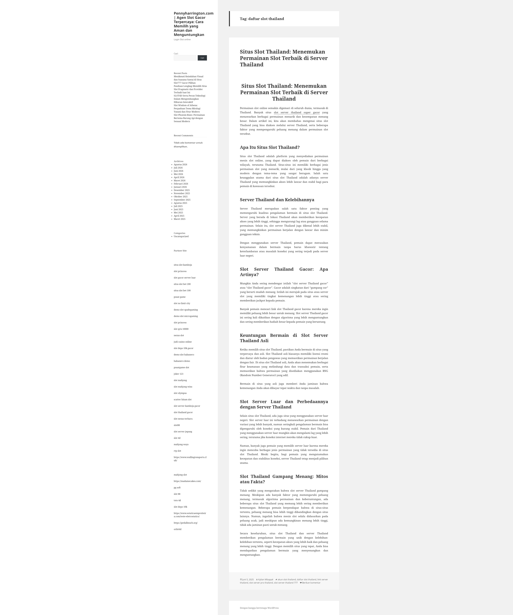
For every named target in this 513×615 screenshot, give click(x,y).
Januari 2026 (180, 186)
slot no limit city (182, 303)
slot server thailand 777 (286, 582)
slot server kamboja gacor (187, 405)
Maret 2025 (179, 219)
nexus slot (179, 335)
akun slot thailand (287, 579)
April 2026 (179, 177)
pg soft (177, 487)
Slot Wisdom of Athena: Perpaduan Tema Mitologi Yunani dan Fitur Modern (187, 108)
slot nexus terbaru (183, 418)
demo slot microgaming (186, 316)
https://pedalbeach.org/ (186, 522)
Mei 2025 (178, 212)
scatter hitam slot (183, 399)
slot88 (177, 425)
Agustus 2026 (180, 164)
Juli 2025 (178, 206)
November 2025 (182, 193)
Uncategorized (181, 236)
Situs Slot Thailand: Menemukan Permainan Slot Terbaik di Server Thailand (284, 58)
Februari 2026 (181, 183)
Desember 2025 (182, 190)
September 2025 (182, 199)
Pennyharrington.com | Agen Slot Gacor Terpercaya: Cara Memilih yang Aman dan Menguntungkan (194, 24)
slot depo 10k (180, 506)
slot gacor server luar (185, 277)
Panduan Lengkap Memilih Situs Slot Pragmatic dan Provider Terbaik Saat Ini (190, 89)
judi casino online (183, 341)
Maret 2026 (179, 180)
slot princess (180, 271)
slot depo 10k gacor (183, 348)
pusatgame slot (181, 367)
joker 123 (178, 373)
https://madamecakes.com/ (187, 481)
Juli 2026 (178, 167)
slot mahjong (180, 380)
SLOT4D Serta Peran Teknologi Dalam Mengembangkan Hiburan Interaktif (189, 99)
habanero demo (182, 361)
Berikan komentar (311, 582)
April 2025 (179, 215)
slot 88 (177, 493)
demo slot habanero (184, 354)
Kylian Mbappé (265, 579)
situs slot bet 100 (182, 290)
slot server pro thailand (261, 582)
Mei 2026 (178, 174)
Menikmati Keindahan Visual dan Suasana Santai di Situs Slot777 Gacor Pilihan (188, 79)
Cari (176, 53)
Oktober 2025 (181, 196)
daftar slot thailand (306, 579)
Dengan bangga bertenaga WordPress (259, 607)
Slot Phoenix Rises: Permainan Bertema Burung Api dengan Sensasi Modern (189, 118)
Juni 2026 (178, 170)
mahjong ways (181, 444)
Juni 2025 (178, 209)
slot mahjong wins (183, 386)
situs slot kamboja (183, 264)
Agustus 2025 (180, 202)
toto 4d (177, 500)
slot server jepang (183, 431)
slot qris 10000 (181, 328)
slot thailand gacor (183, 412)
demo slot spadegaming (186, 309)
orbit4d (177, 529)
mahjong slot (180, 474)
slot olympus (180, 393)
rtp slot (177, 450)
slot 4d (177, 437)
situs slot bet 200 (182, 284)
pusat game (180, 296)
